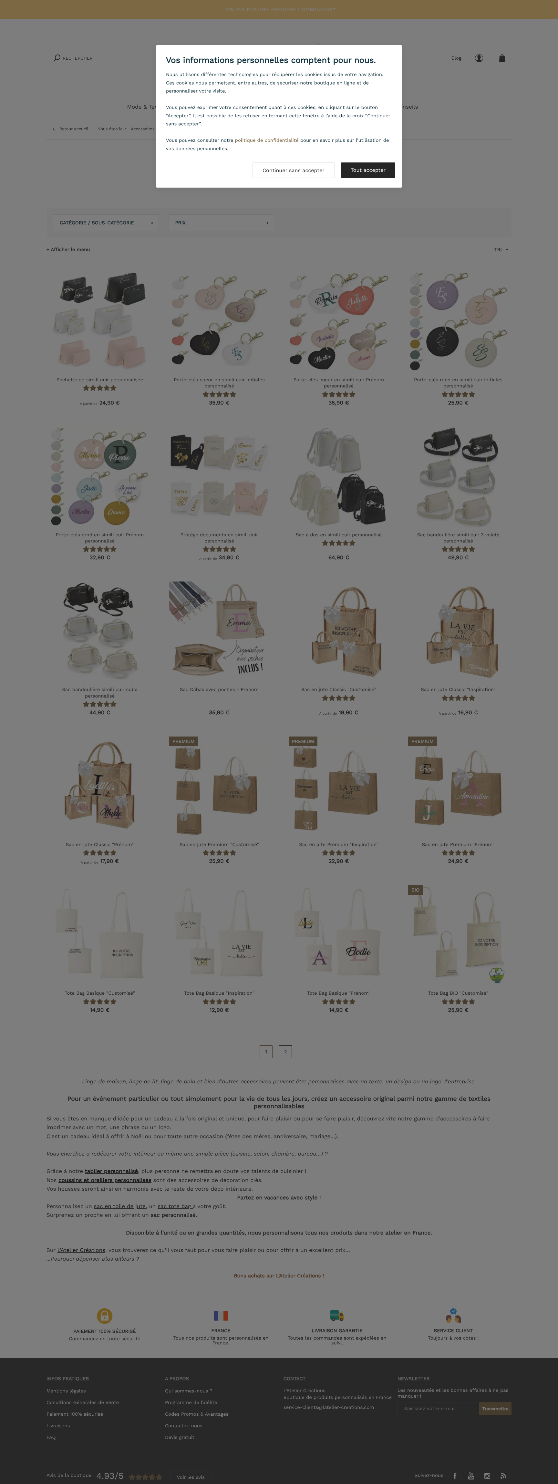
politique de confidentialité (267, 140)
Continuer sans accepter (294, 170)
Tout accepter (368, 170)
